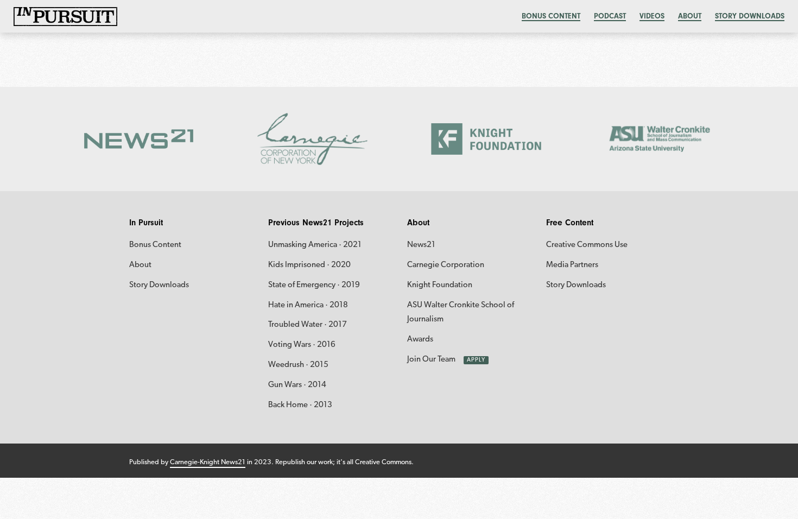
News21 (421, 245)
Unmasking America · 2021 (315, 245)
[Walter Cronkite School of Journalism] (660, 139)
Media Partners (572, 265)
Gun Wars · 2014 (297, 385)
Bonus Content (155, 245)
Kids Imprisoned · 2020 (309, 265)
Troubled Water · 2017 (307, 325)
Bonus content (551, 16)
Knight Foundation (439, 285)
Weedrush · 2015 (298, 365)
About (689, 16)
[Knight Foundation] (486, 139)
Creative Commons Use (587, 245)
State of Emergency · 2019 (314, 285)
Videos (651, 16)
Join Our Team (431, 360)
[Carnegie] (312, 139)
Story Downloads (749, 16)
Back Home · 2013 (300, 405)
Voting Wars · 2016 (301, 345)
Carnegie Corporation (445, 265)
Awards (420, 340)
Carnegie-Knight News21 (207, 462)
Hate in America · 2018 (308, 305)
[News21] (138, 139)
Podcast (610, 16)
